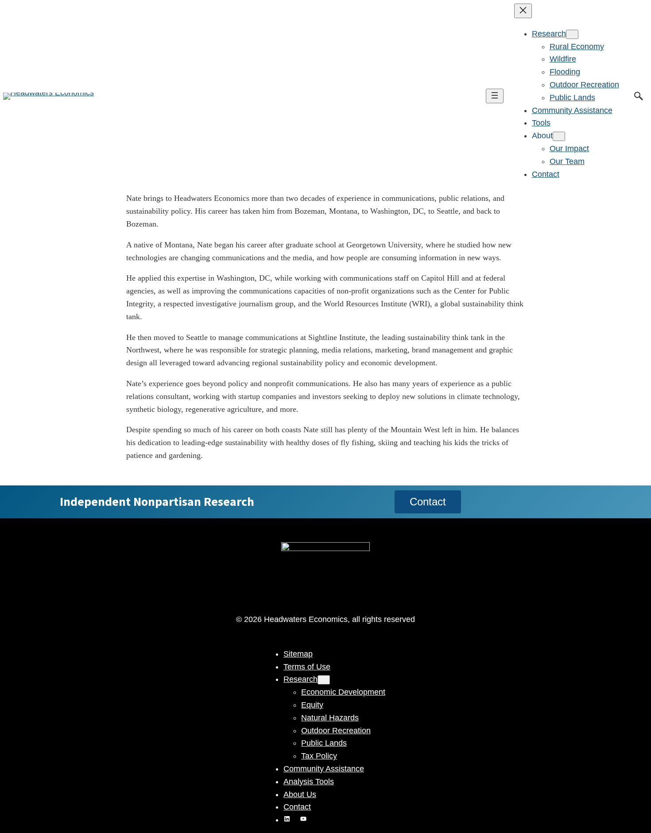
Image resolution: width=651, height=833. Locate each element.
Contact (428, 502)
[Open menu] (495, 96)
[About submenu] (559, 136)
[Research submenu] (572, 34)
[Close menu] (523, 11)
